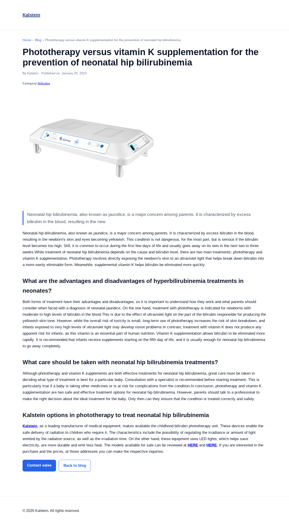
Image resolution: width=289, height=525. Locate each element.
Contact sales (39, 465)
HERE (193, 445)
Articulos (44, 83)
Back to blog (74, 465)
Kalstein (31, 14)
